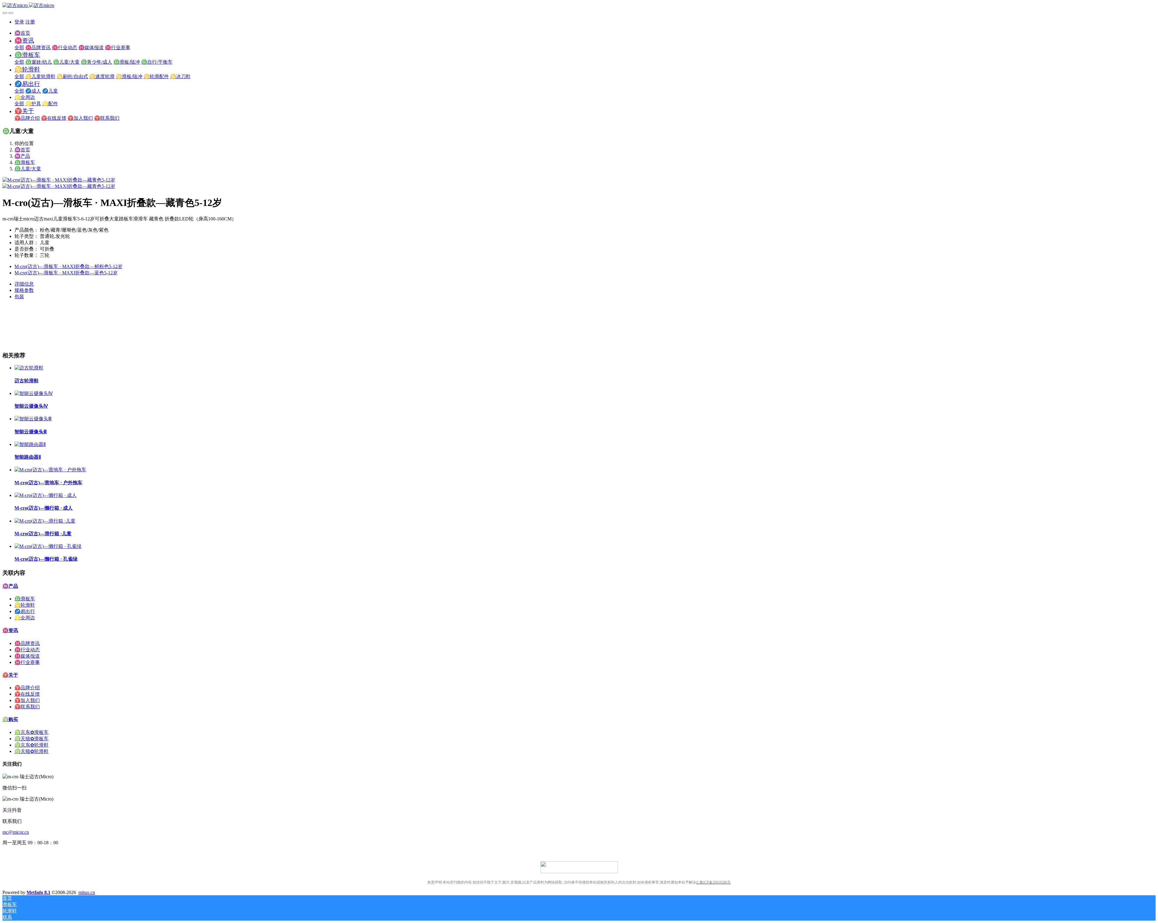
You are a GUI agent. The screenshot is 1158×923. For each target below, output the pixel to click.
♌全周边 (24, 617)
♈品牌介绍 (27, 687)
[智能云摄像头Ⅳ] (33, 393)
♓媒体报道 (27, 656)
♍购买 (10, 719)
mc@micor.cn (15, 832)
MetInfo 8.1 (38, 892)
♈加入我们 (27, 700)
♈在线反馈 (27, 694)
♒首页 (22, 33)
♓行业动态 (27, 649)
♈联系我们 (27, 706)
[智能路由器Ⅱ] (30, 444)
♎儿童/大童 (27, 168)
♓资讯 (10, 630)
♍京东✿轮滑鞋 (31, 745)
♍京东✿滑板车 (31, 732)
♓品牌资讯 (27, 643)
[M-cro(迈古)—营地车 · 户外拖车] (50, 469)
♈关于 (10, 675)
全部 (19, 47)
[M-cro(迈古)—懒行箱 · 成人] (45, 495)
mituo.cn (86, 892)
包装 (19, 296)
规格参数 (24, 290)
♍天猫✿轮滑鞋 (31, 751)
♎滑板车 (24, 162)
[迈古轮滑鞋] (28, 367)
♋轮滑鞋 (24, 605)
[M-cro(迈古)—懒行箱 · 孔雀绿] (47, 546)
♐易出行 (24, 611)
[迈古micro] (579, 5)
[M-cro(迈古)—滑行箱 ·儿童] (44, 520)
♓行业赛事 (27, 662)
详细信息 (24, 283)
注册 (30, 21)
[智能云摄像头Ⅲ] (33, 418)
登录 (19, 21)
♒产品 (22, 156)
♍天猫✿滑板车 (31, 738)
